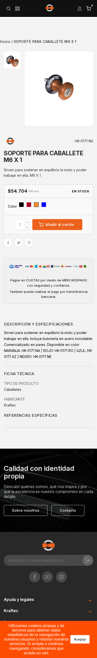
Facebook (34, 574)
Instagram (61, 574)
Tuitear (18, 243)
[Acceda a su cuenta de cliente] (79, 8)
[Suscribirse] (87, 560)
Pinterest (29, 243)
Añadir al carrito (60, 224)
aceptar (80, 639)
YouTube (47, 574)
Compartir (8, 243)
